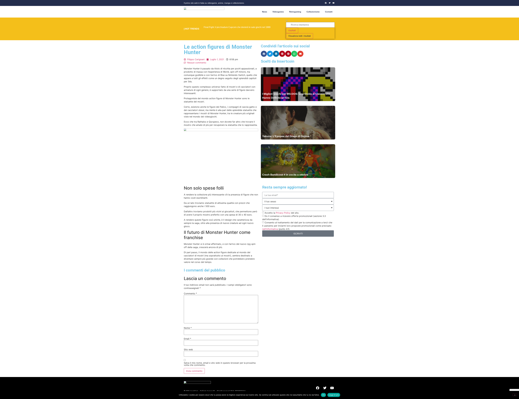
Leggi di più (334, 395)
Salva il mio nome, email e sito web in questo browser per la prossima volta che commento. (220, 364)
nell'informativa (270, 229)
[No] (514, 395)
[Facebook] (325, 3)
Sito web (188, 349)
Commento (190, 293)
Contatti (328, 12)
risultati (292, 30)
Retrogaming (295, 12)
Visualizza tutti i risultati (299, 36)
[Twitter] (329, 3)
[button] (264, 54)
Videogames (278, 12)
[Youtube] (333, 3)
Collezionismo (313, 12)
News (264, 12)
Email (187, 339)
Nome (188, 328)
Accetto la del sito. (282, 212)
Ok (323, 395)
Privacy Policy (283, 212)
